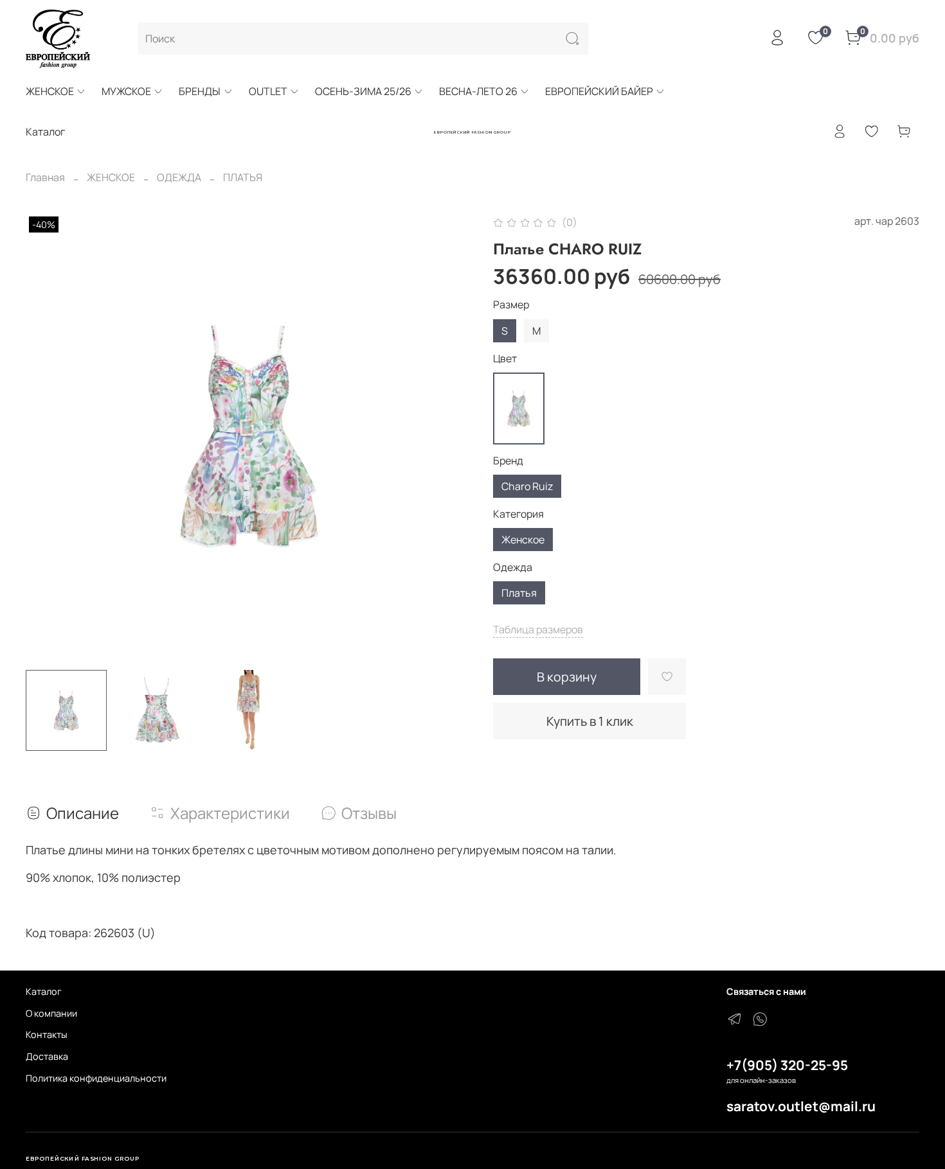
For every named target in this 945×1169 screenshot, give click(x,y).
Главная (45, 177)
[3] (518, 408)
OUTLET (268, 91)
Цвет (505, 359)
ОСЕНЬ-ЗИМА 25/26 (363, 91)
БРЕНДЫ (200, 91)
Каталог (44, 991)
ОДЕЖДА (179, 177)
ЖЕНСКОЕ (50, 91)
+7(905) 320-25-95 (787, 1065)
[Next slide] (452, 436)
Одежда (512, 567)
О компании (51, 1013)
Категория (518, 514)
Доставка (47, 1056)
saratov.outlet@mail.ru (801, 1106)
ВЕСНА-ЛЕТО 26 (478, 91)
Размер (511, 305)
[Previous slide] (46, 436)
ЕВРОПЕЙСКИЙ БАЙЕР (599, 91)
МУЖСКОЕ (126, 91)
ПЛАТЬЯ (242, 177)
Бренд (508, 461)
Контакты (47, 1034)
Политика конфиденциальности (96, 1078)
